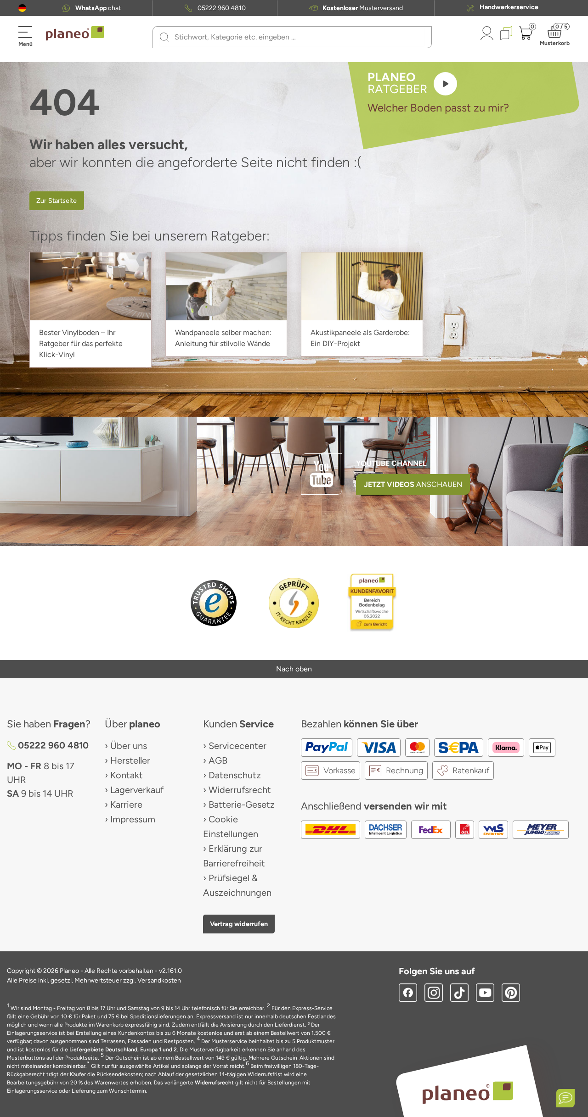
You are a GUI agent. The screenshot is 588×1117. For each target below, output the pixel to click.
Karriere (126, 804)
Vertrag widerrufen (239, 924)
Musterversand (362, 8)
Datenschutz (235, 775)
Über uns (128, 745)
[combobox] (297, 37)
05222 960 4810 (222, 8)
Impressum (132, 819)
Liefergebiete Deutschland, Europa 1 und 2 (123, 1049)
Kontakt (126, 775)
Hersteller (130, 760)
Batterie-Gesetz (242, 804)
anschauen (413, 484)
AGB (218, 760)
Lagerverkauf (137, 789)
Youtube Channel (391, 463)
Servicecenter (237, 745)
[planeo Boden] (468, 1092)
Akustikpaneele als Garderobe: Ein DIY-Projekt (360, 338)
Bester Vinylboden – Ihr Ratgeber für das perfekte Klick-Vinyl (81, 343)
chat (98, 8)
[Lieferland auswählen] (22, 8)
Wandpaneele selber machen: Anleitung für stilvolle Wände (223, 338)
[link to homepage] (75, 33)
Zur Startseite (56, 200)
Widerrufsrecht (240, 789)
